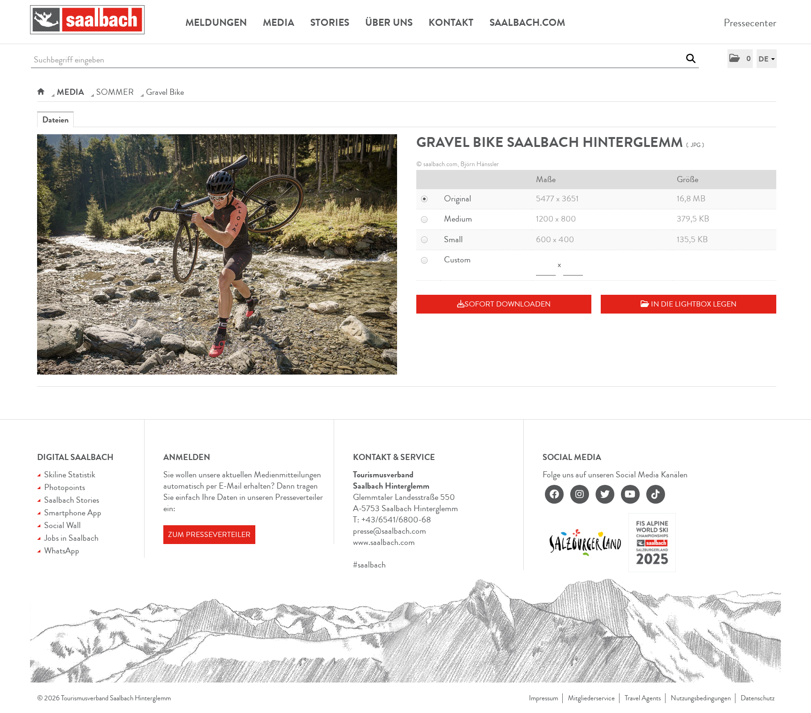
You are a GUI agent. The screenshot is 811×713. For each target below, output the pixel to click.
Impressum (543, 698)
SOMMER (115, 92)
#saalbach (369, 565)
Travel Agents (643, 698)
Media (278, 22)
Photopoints (64, 487)
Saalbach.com (527, 22)
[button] (740, 58)
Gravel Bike (165, 92)
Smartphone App (72, 512)
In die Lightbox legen (692, 304)
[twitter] (605, 494)
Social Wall (62, 525)
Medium (458, 218)
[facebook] (554, 494)
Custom (457, 259)
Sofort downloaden (508, 304)
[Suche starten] (690, 59)
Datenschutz (757, 698)
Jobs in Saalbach (71, 538)
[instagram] (579, 494)
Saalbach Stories (71, 500)
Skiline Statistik (69, 474)
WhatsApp (61, 550)
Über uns (389, 22)
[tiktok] (655, 494)
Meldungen (216, 22)
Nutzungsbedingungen (701, 698)
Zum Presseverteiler (209, 534)
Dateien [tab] (55, 120)
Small (453, 239)
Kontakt (451, 22)
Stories (329, 22)
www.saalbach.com (384, 542)
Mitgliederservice (591, 698)
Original (457, 198)
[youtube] (630, 494)
